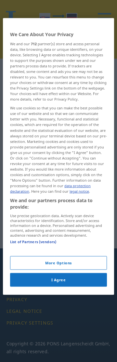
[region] (58, 156)
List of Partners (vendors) (33, 241)
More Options (58, 262)
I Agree (58, 279)
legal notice (79, 191)
